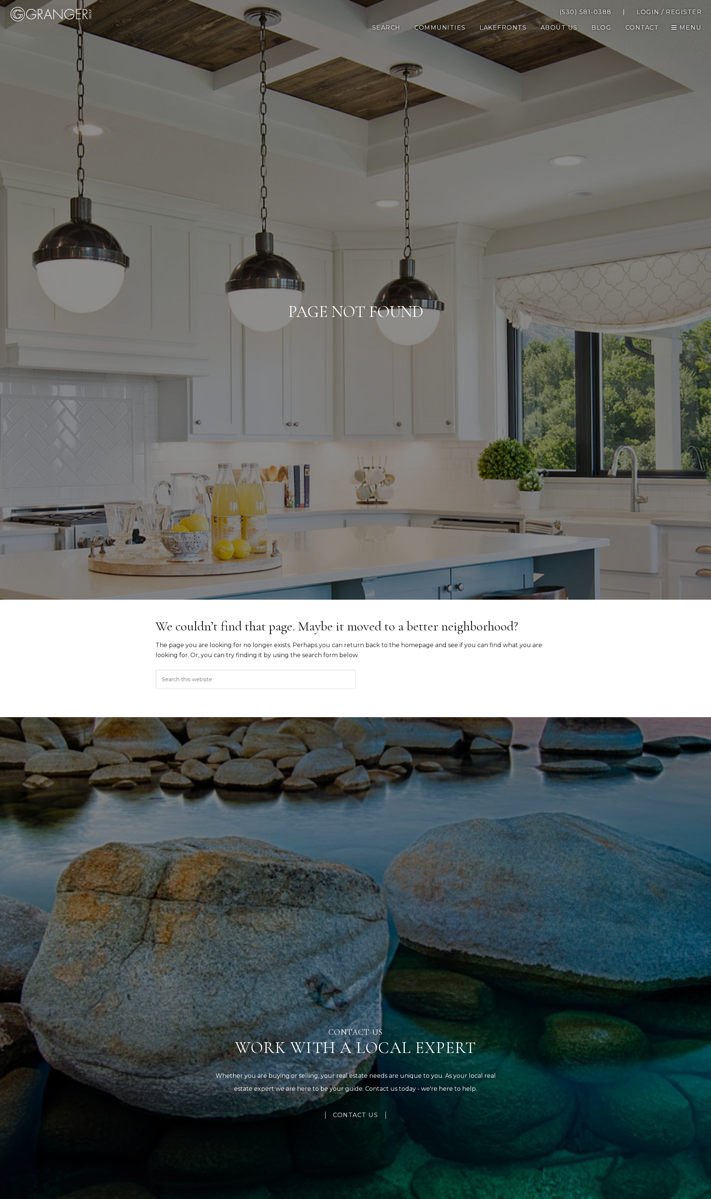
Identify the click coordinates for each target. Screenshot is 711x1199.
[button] (642, 28)
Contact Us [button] (355, 1115)
